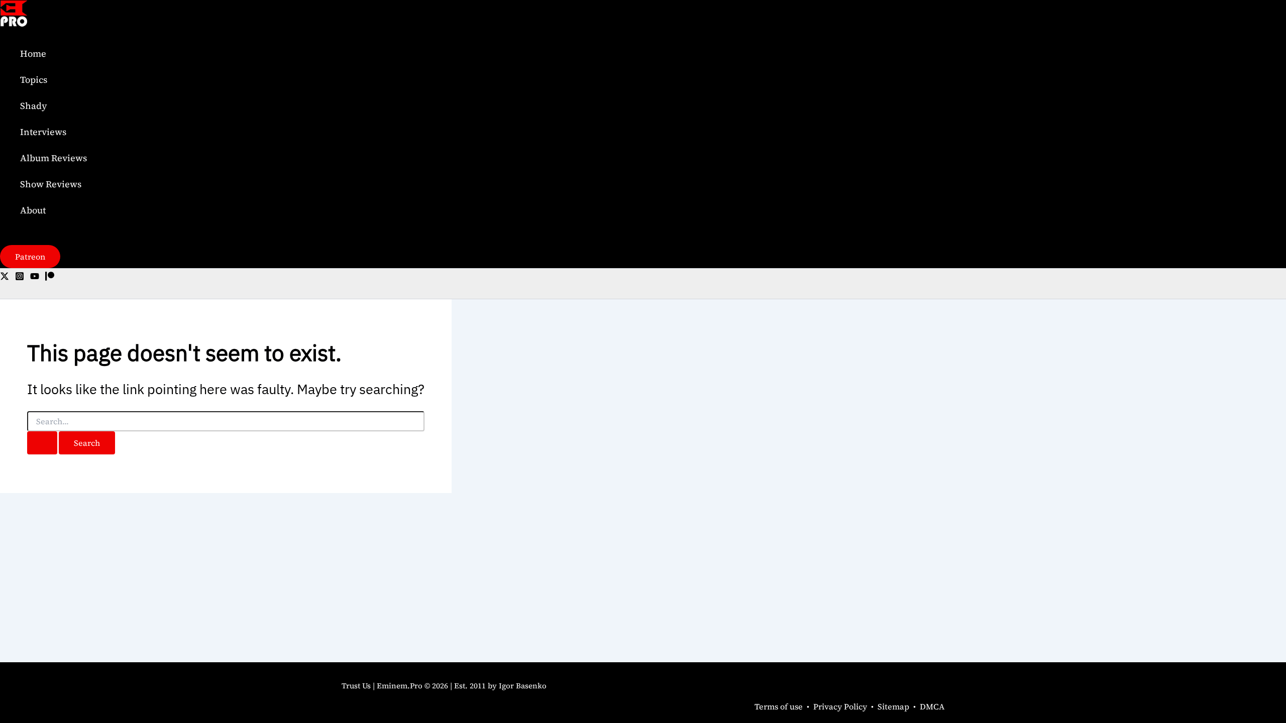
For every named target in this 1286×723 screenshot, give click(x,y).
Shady (33, 105)
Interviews (43, 132)
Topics (33, 79)
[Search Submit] (42, 442)
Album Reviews (53, 158)
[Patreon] (49, 277)
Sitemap (893, 706)
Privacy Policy (840, 706)
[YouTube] (34, 277)
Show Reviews (50, 184)
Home (33, 53)
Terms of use (779, 706)
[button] (30, 256)
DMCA (932, 706)
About (33, 210)
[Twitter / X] (4, 277)
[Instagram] (19, 277)
